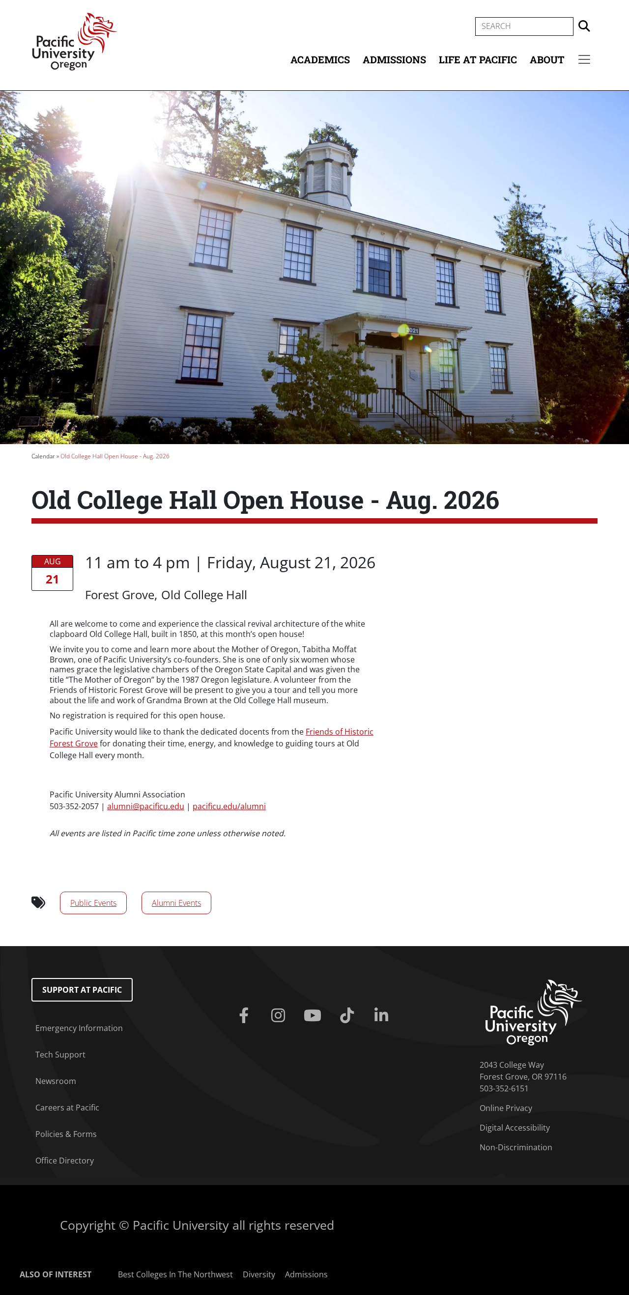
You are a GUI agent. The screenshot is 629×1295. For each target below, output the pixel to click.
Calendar (43, 456)
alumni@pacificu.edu (145, 806)
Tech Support (60, 1054)
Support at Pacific (82, 989)
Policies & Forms (66, 1134)
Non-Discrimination (516, 1147)
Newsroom (55, 1081)
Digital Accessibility (515, 1127)
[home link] (534, 1011)
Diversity (259, 1274)
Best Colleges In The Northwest (175, 1274)
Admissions (394, 59)
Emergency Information (79, 1028)
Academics (320, 59)
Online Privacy (506, 1108)
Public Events (93, 903)
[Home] (74, 40)
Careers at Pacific (67, 1107)
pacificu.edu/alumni (229, 806)
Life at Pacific (478, 59)
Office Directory (64, 1160)
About (547, 59)
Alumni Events (176, 903)
